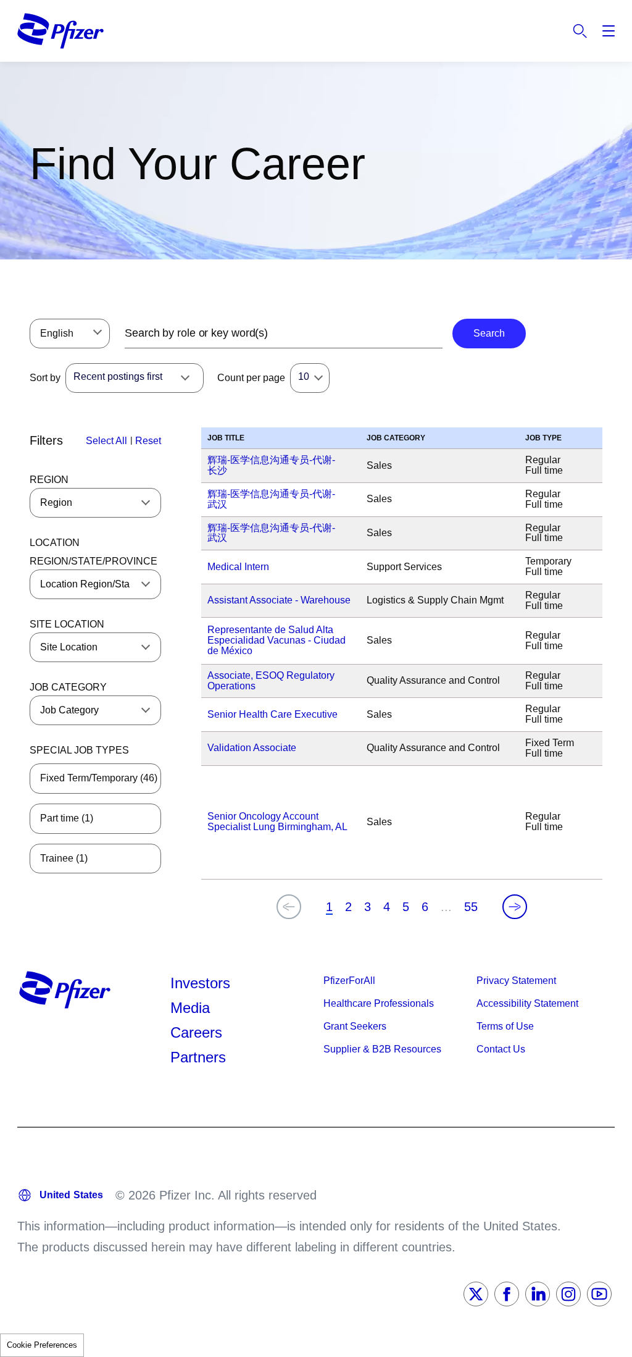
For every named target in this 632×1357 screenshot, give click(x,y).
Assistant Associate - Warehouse (279, 600)
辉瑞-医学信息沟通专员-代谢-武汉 (271, 499)
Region (49, 479)
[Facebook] (506, 1294)
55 (471, 907)
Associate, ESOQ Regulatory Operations (271, 680)
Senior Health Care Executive (272, 714)
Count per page (251, 377)
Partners (198, 1057)
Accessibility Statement (527, 1003)
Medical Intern (238, 566)
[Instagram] (568, 1294)
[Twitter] (476, 1294)
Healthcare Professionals (378, 1003)
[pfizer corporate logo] (60, 31)
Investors (200, 983)
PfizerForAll (349, 980)
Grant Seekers (354, 1026)
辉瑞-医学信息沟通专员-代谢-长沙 (271, 465)
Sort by (45, 377)
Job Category (68, 687)
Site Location (67, 624)
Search (580, 30)
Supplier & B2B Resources (382, 1049)
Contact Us (500, 1049)
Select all (106, 440)
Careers (196, 1032)
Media (190, 1007)
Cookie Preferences (42, 1345)
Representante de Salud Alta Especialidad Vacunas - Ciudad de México (276, 640)
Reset (148, 440)
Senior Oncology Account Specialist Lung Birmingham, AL (277, 821)
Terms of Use (505, 1026)
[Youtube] (599, 1294)
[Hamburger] (608, 31)
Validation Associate (251, 747)
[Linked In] (537, 1294)
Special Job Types (79, 750)
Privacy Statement (516, 980)
